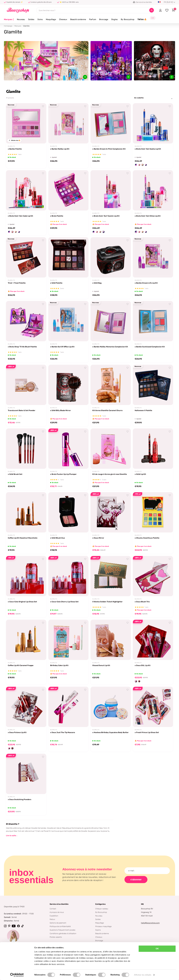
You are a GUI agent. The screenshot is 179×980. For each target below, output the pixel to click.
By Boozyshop (127, 19)
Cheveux (63, 19)
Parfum (92, 19)
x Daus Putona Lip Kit (17, 732)
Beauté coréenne (78, 19)
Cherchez (151, 10)
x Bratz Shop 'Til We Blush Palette (22, 347)
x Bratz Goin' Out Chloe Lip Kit (148, 216)
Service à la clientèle (59, 904)
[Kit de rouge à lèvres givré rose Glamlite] (111, 448)
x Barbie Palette (15, 149)
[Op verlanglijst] (43, 106)
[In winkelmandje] (41, 138)
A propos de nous (57, 912)
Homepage (8, 26)
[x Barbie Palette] (26, 123)
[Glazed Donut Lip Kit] (111, 640)
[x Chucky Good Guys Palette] (153, 512)
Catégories (100, 904)
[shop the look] (85, 77)
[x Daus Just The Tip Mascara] (68, 707)
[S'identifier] (160, 10)
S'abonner (136, 879)
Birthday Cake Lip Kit (59, 665)
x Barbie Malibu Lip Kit (59, 149)
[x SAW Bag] (111, 257)
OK (157, 948)
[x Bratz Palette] (68, 190)
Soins (40, 19)
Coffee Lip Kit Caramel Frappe (20, 665)
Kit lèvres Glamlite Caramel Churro (107, 410)
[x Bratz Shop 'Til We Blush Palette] (26, 321)
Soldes (31, 19)
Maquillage (51, 19)
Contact (53, 909)
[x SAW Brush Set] (26, 448)
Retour (52, 919)
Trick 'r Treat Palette (17, 283)
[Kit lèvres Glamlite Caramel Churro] (111, 385)
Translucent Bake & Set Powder (21, 410)
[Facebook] (18, 926)
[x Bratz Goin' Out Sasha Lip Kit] (153, 123)
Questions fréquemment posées (62, 930)
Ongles (114, 19)
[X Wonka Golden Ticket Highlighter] (111, 576)
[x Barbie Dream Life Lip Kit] (153, 257)
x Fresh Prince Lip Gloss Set (147, 732)
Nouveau (21, 19)
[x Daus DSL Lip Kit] (153, 640)
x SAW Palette (56, 283)
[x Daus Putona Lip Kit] (26, 707)
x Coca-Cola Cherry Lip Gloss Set (64, 602)
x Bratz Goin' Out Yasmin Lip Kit (106, 216)
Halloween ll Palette (143, 410)
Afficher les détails (142, 975)
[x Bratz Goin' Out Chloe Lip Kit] (153, 190)
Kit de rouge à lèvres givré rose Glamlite (109, 474)
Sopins (98, 930)
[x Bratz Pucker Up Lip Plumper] (68, 448)
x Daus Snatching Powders (19, 799)
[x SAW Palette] (68, 257)
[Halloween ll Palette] (153, 385)
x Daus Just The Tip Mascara (62, 732)
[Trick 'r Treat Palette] (26, 257)
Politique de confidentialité (60, 926)
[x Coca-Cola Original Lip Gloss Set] (26, 576)
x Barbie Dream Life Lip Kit (146, 283)
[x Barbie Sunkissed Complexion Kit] (153, 321)
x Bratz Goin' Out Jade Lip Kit (20, 216)
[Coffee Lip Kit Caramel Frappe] (26, 640)
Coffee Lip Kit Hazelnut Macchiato (22, 538)
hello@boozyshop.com (150, 923)
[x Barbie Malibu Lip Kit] (68, 123)
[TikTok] (22, 926)
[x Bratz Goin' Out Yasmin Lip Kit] (111, 190)
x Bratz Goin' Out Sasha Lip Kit (148, 149)
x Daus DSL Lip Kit (142, 665)
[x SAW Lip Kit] (153, 448)
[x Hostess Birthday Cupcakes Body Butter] (111, 707)
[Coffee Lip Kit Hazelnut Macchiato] (26, 512)
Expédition (54, 916)
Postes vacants (56, 937)
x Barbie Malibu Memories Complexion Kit (110, 347)
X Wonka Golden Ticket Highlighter (107, 602)
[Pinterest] (9, 926)
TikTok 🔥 (142, 19)
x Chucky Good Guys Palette (147, 538)
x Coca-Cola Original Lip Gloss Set (22, 602)
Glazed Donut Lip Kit (101, 665)
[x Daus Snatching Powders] (26, 774)
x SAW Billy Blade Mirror (60, 410)
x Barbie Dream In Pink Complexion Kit (109, 149)
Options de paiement (58, 923)
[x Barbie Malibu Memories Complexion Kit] (111, 321)
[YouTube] (14, 926)
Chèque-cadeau (101, 909)
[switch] (76, 975)
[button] (136, 165)
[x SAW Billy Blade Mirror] (68, 385)
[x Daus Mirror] (111, 512)
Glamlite (11, 146)
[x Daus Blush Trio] (153, 576)
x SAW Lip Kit (140, 474)
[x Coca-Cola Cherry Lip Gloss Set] (68, 576)
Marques (9, 19)
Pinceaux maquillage (103, 926)
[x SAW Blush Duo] (68, 512)
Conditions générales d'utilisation (63, 933)
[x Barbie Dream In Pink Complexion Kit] (111, 123)
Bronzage (103, 19)
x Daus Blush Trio (142, 602)
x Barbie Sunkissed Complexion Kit (150, 347)
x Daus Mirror (98, 538)
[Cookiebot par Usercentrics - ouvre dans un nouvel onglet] (17, 975)
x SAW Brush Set (15, 474)
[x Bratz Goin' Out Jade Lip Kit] (26, 190)
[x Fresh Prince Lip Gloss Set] (153, 707)
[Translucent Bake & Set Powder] (26, 385)
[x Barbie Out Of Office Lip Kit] (68, 321)
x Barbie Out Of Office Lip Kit (62, 347)
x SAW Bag (96, 283)
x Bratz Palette (56, 216)
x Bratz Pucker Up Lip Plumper (63, 474)
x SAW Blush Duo (57, 538)
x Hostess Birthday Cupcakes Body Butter (110, 732)
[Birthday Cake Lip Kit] (68, 640)
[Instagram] (5, 926)
